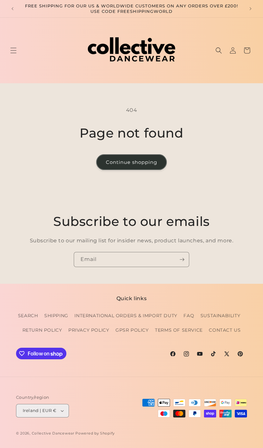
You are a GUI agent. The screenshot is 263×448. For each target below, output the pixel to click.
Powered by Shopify (95, 433)
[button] (13, 50)
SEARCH (28, 315)
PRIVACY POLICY (88, 330)
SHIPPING (56, 315)
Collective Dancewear (53, 433)
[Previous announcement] (12, 9)
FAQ (188, 315)
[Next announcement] (250, 9)
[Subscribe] (182, 259)
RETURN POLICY (42, 330)
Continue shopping (131, 162)
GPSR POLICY (132, 330)
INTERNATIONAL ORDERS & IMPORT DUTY (125, 315)
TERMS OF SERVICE (179, 330)
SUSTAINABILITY (220, 315)
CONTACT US (225, 330)
